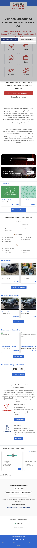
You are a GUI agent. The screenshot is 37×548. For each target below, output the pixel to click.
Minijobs (7, 250)
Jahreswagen (25, 224)
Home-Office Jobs (26, 250)
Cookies (18, 545)
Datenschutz (32, 542)
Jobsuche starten (18, 374)
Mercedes (24, 228)
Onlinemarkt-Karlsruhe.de (12, 507)
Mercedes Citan (6, 311)
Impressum (25, 542)
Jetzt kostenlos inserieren (18, 93)
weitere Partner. (19, 396)
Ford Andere (5, 277)
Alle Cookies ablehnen (27, 39)
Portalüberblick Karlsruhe (18, 504)
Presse (9, 542)
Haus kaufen (8, 241)
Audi (23, 227)
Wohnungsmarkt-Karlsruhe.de (18, 509)
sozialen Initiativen (24, 392)
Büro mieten (7, 239)
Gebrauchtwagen (9, 225)
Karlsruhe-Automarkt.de (25, 507)
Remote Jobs (8, 252)
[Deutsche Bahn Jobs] (15, 369)
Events (29, 159)
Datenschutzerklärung (30, 43)
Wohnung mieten (9, 237)
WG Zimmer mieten (26, 237)
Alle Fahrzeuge (18, 322)
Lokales (14, 542)
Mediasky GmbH (8, 398)
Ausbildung (24, 252)
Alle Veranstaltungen (18, 210)
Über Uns (19, 542)
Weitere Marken (8, 230)
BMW (6, 228)
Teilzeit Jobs (25, 248)
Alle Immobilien (18, 356)
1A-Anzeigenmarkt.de (18, 526)
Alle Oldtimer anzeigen (18, 287)
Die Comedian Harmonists (9, 200)
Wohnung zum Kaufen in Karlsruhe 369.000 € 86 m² (9, 346)
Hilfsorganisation (19, 419)
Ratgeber (4, 542)
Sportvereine (18, 438)
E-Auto (6, 227)
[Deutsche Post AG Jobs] (21, 369)
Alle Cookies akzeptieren (9, 39)
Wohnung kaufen (26, 239)
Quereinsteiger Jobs (9, 248)
